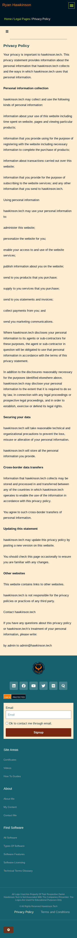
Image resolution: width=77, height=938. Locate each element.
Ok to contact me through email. (30, 723)
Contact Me (10, 815)
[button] (71, 5)
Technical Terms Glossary (18, 870)
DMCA (7, 697)
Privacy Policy (24, 912)
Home (8, 19)
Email (9, 707)
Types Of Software (14, 845)
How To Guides (12, 776)
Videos (7, 768)
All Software (10, 837)
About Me (9, 798)
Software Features (14, 854)
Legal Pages (22, 19)
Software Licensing (14, 862)
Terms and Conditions (55, 912)
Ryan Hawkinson (16, 5)
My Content (10, 807)
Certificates (10, 759)
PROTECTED (19, 697)
